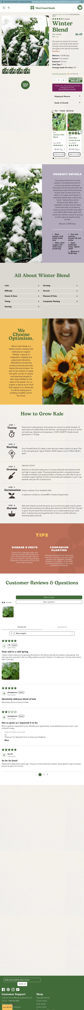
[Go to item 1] (8, 611)
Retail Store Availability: (59, 74)
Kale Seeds (65, 14)
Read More (56, 51)
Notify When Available (75, 80)
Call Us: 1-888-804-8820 (10, 1001)
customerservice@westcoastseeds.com (17, 998)
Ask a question (49, 602)
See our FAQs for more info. (67, 89)
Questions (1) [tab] (62, 627)
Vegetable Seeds (56, 14)
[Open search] (11, 633)
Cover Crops (41, 1007)
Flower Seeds (41, 1001)
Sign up (22, 984)
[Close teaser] (13, 1004)
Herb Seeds (41, 1004)
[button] (79, 7)
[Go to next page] (48, 774)
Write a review (49, 597)
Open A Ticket (7, 1004)
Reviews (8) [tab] (22, 627)
